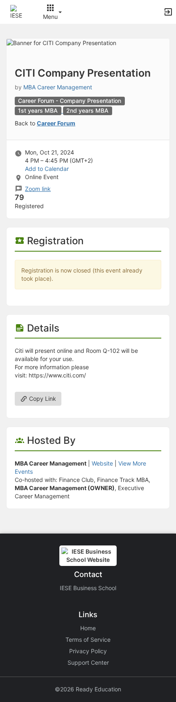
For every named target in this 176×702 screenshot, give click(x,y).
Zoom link (38, 188)
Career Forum (56, 123)
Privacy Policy (88, 650)
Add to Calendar (47, 168)
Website (102, 463)
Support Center (88, 662)
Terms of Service (88, 639)
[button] (17, 11)
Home (88, 628)
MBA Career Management (57, 87)
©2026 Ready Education (88, 689)
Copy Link (41, 398)
